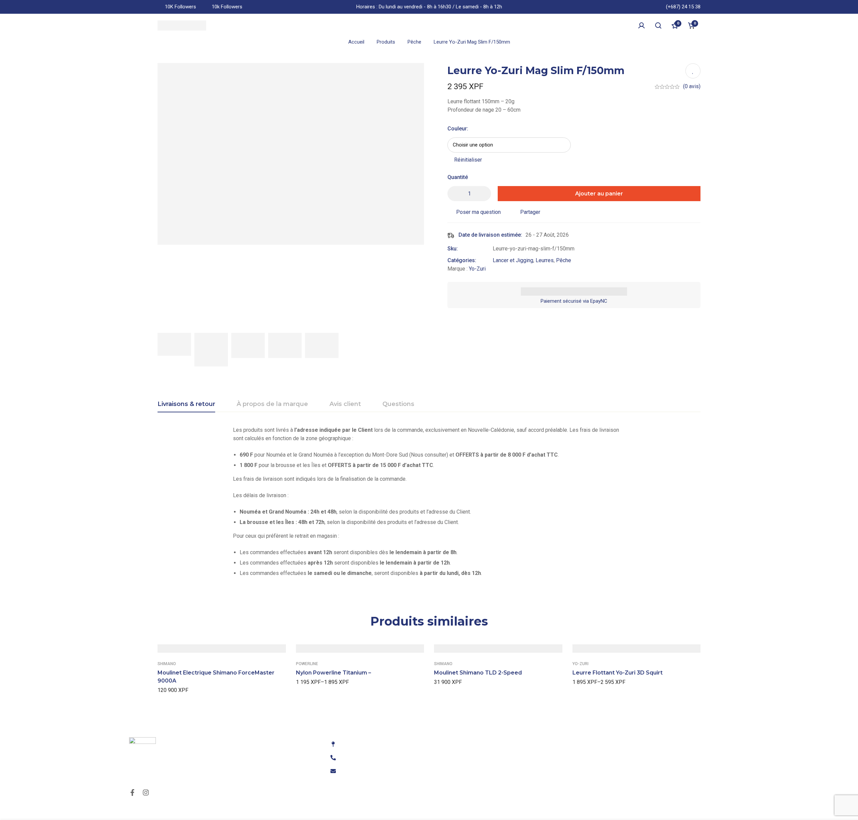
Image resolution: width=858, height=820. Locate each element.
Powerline (307, 663)
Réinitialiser (468, 160)
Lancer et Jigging (513, 260)
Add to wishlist (692, 70)
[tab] (186, 404)
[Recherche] (658, 25)
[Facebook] (132, 792)
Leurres (545, 260)
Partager (530, 212)
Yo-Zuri (477, 269)
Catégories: (461, 260)
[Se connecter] (641, 25)
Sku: (452, 248)
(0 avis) (691, 86)
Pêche (414, 42)
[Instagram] (145, 792)
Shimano (167, 663)
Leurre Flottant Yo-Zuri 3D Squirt (617, 672)
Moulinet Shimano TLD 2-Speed (478, 672)
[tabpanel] (429, 504)
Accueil (356, 42)
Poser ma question (478, 212)
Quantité (457, 177)
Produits (386, 42)
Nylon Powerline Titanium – (333, 672)
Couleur (457, 128)
